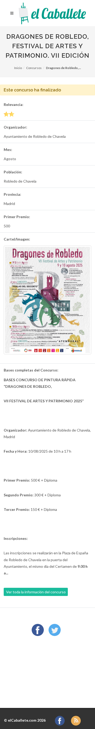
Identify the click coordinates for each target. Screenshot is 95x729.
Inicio (18, 68)
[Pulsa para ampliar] (47, 300)
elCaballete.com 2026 (27, 720)
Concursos (34, 68)
